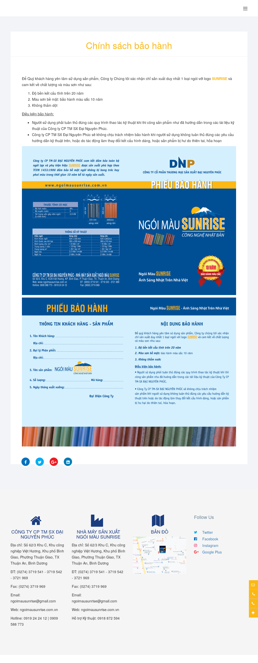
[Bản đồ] (159, 554)
